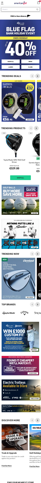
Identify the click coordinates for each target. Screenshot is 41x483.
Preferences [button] (30, 246)
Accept (20, 252)
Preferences (20, 256)
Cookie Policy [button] (17, 243)
